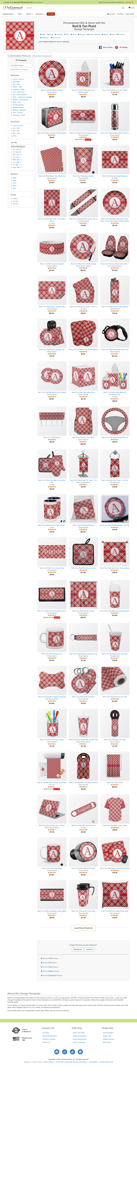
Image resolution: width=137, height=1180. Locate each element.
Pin (123, 47)
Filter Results (77, 949)
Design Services (108, 1039)
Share (108, 47)
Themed (59, 34)
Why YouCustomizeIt (50, 1036)
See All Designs (108, 1033)
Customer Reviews (49, 1039)
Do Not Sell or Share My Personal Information (71, 1062)
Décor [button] (29, 14)
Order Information (79, 1033)
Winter (105, 34)
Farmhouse (56, 38)
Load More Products (83, 928)
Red (113, 34)
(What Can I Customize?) (42, 56)
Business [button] (39, 14)
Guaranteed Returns (80, 1039)
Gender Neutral (94, 34)
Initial (51, 34)
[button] (130, 8)
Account (112, 14)
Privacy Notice (49, 1062)
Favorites (120, 14)
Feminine (121, 34)
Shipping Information (80, 1036)
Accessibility (93, 1062)
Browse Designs (50, 958)
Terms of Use (37, 1062)
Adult (43, 34)
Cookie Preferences (106, 1062)
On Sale (51, 14)
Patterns (82, 34)
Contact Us (89, 949)
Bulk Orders (107, 1042)
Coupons (27, 1062)
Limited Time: (23, 2)
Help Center (130, 14)
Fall (67, 34)
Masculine (45, 38)
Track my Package (79, 1042)
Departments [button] (8, 14)
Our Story (46, 1033)
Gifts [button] (20, 14)
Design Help (107, 1036)
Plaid (74, 34)
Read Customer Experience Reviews (112, 2)
